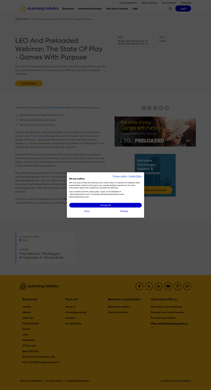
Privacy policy (120, 176)
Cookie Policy (135, 176)
